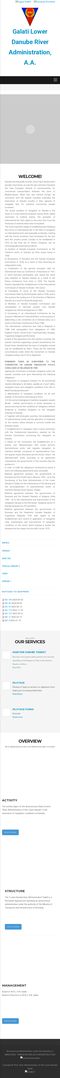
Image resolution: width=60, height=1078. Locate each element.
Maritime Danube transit (29, 652)
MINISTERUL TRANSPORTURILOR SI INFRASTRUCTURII (30, 1054)
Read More (17, 667)
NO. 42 (8, 603)
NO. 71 (8, 617)
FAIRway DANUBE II (11, 566)
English (27, 1)
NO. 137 (8, 613)
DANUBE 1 (6, 581)
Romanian (50, 1)
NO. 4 (7, 620)
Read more (18, 717)
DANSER (6, 551)
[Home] (30, 16)
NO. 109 (8, 600)
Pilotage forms (23, 709)
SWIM (4, 573)
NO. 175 (8, 610)
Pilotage (19, 683)
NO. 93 (8, 606)
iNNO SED (6, 558)
